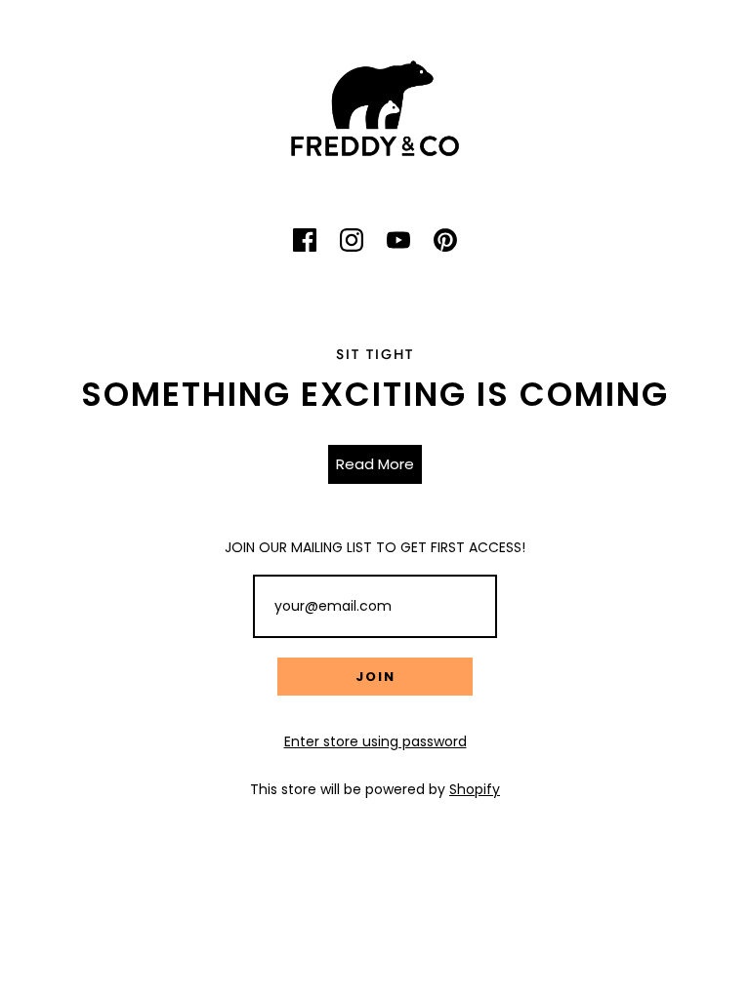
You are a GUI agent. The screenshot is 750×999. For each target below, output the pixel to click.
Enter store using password (375, 741)
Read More (375, 464)
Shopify (474, 789)
